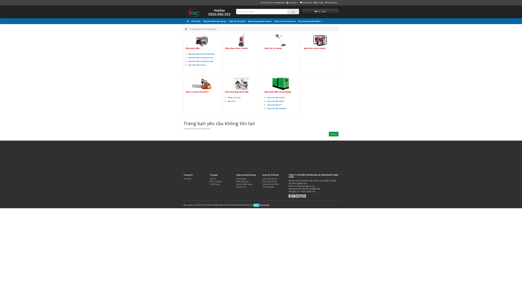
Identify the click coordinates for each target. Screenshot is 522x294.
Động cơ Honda (234, 97)
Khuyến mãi (241, 187)
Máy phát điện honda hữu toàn (201, 57)
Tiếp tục (334, 134)
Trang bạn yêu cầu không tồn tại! (203, 29)
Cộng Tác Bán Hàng (244, 184)
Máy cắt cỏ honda (237, 21)
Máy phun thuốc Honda (236, 48)
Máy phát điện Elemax (197, 65)
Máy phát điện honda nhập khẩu (201, 54)
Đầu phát (231, 101)
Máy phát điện (193, 48)
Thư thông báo (268, 187)
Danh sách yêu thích (270, 184)
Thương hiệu (241, 178)
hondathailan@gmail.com (304, 186)
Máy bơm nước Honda (315, 48)
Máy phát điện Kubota (276, 97)
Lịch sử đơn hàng (269, 181)
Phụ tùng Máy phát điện (236, 92)
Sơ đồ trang (214, 184)
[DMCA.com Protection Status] (261, 205)
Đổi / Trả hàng (215, 181)
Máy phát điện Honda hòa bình (200, 61)
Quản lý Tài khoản (269, 178)
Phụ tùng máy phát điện (309, 21)
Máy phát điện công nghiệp (278, 92)
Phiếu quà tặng (242, 181)
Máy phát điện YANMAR (276, 108)
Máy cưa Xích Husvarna (285, 21)
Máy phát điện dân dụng (214, 21)
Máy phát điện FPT (274, 105)
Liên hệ (213, 178)
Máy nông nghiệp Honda (259, 21)
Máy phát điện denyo (276, 101)
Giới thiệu (196, 21)
